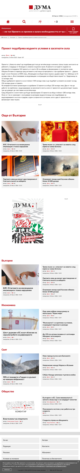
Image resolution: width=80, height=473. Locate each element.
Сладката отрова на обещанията (55, 420)
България (12, 37)
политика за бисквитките (37, 466)
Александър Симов (12, 421)
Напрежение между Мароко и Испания (58, 365)
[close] (78, 462)
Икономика (8, 305)
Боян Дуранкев (51, 402)
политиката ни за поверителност (56, 466)
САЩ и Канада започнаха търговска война (59, 375)
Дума (7, 55)
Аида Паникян (51, 422)
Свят (4, 350)
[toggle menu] (72, 21)
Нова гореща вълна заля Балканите (56, 356)
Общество (8, 391)
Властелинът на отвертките (15, 419)
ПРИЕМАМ (7, 469)
